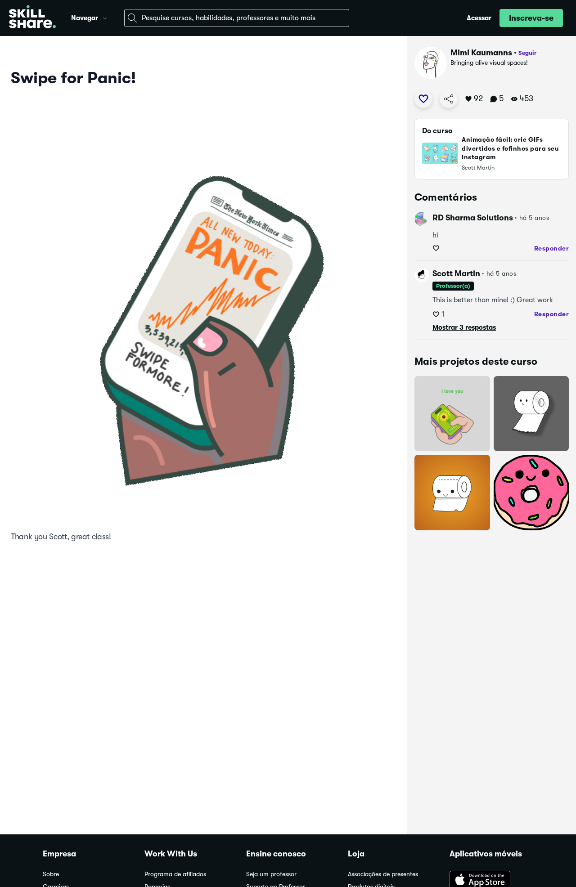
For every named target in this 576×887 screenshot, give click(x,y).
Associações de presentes (383, 874)
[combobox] (236, 18)
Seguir (527, 52)
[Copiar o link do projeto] (449, 99)
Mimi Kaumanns (481, 52)
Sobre (51, 874)
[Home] (32, 18)
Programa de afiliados (175, 874)
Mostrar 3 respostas (464, 327)
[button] (105, 17)
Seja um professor (271, 874)
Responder (551, 248)
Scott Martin (456, 273)
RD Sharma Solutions (472, 217)
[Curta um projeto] (423, 99)
